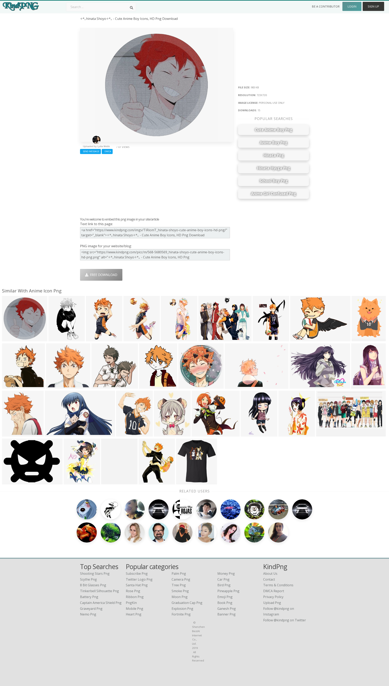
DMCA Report (273, 591)
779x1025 (72, 482)
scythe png (88, 579)
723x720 (9, 339)
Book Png (224, 602)
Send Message (90, 151)
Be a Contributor (326, 6)
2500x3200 (287, 434)
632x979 (131, 339)
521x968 (56, 339)
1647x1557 (207, 339)
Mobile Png (134, 608)
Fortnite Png (181, 614)
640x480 (297, 339)
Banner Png (226, 614)
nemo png (88, 614)
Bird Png (224, 585)
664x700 (9, 386)
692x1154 (109, 482)
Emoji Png (225, 597)
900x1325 (249, 434)
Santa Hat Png (137, 585)
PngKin (131, 602)
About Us (270, 573)
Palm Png (179, 573)
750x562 (297, 386)
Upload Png (272, 602)
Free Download (102, 275)
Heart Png (133, 614)
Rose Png (133, 591)
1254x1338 (361, 339)
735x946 (123, 434)
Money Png (226, 573)
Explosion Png (182, 608)
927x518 (323, 434)
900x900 (183, 482)
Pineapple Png (228, 591)
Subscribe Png (137, 573)
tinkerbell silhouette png (99, 591)
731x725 (9, 434)
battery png (89, 597)
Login (351, 6)
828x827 (185, 386)
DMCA (107, 151)
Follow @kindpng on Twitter (284, 620)
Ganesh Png (226, 608)
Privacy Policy (273, 597)
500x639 (146, 482)
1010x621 (233, 386)
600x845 (260, 339)
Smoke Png (180, 591)
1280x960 (147, 386)
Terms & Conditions (278, 585)
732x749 (53, 386)
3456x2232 (54, 434)
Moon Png (180, 597)
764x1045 (94, 339)
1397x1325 (201, 434)
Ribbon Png (135, 597)
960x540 (358, 386)
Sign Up (373, 6)
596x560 (99, 386)
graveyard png (91, 608)
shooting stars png (95, 573)
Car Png (223, 579)
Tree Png (179, 585)
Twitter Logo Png (139, 579)
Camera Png (181, 579)
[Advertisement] (156, 184)
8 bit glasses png (93, 585)
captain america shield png (101, 602)
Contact (269, 579)
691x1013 (169, 339)
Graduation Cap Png (187, 602)
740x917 (161, 434)
